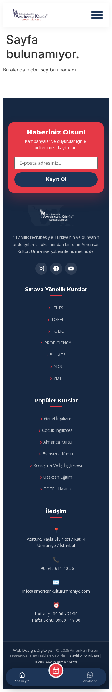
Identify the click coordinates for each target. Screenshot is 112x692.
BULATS (58, 354)
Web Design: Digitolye (32, 650)
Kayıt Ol (56, 179)
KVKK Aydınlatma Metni (56, 662)
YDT (57, 378)
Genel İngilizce (57, 418)
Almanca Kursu (57, 442)
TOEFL (57, 319)
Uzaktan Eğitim (57, 477)
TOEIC (58, 331)
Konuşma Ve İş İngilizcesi (57, 465)
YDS (58, 366)
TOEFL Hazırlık (58, 489)
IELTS (57, 308)
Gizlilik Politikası (84, 656)
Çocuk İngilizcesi (57, 430)
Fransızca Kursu (57, 453)
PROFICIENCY (57, 343)
